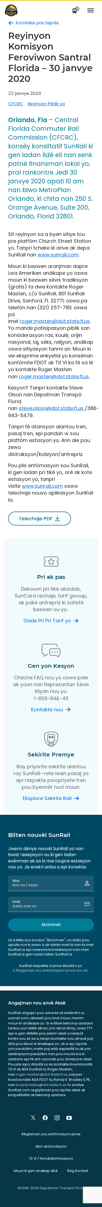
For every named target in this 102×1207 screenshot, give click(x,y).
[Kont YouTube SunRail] (69, 1118)
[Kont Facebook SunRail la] (45, 1118)
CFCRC (15, 104)
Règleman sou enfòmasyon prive (51, 1134)
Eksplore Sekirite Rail (47, 798)
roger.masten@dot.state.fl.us (55, 321)
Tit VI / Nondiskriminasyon (51, 1158)
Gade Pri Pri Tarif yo (47, 620)
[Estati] (76, 10)
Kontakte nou (47, 709)
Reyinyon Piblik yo (46, 104)
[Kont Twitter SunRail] (33, 1118)
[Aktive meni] (90, 10)
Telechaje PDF (35, 518)
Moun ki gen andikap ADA (36, 1170)
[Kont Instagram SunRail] (57, 1118)
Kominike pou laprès (37, 23)
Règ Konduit (77, 1170)
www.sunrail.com (58, 254)
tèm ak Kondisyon (51, 1146)
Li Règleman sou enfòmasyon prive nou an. (51, 970)
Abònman (51, 924)
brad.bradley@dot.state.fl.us (41, 1084)
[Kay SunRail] (11, 10)
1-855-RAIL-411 (51, 698)
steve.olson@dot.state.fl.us (52, 408)
